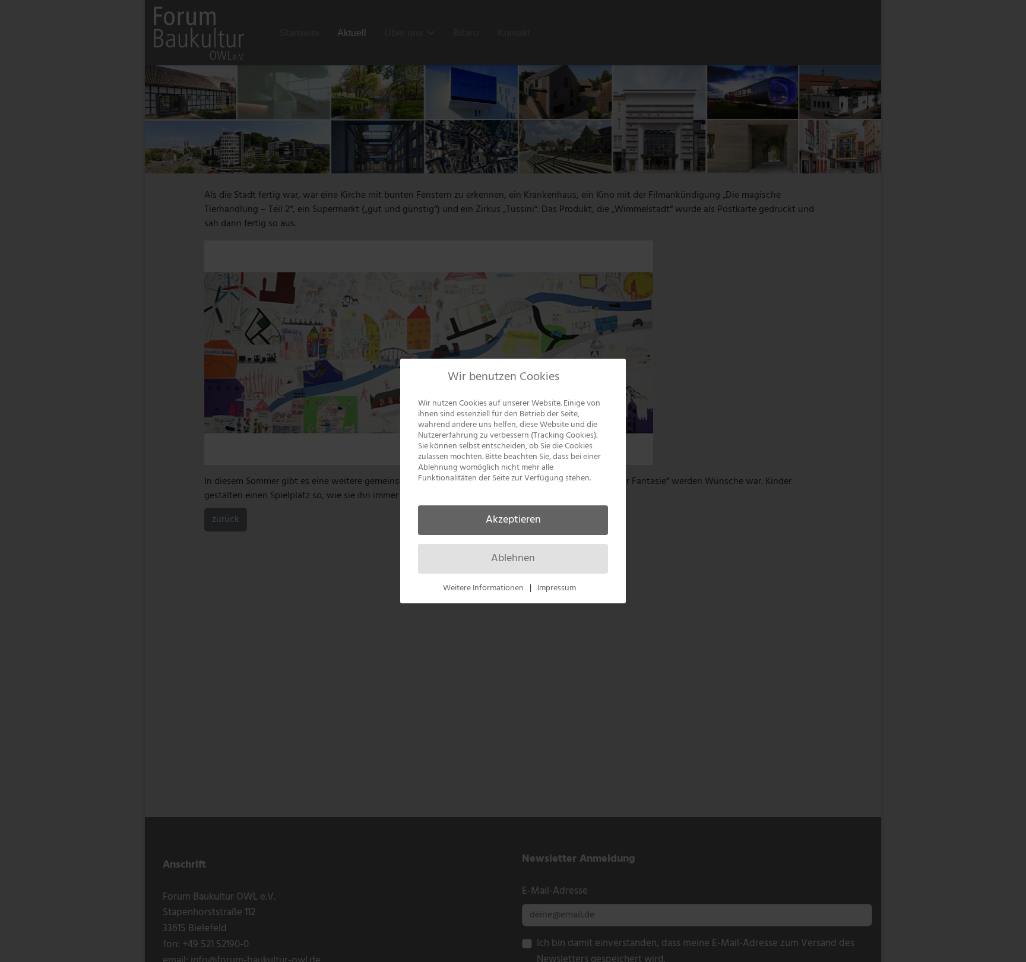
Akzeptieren (513, 520)
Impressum (556, 588)
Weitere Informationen (483, 588)
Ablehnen (513, 558)
